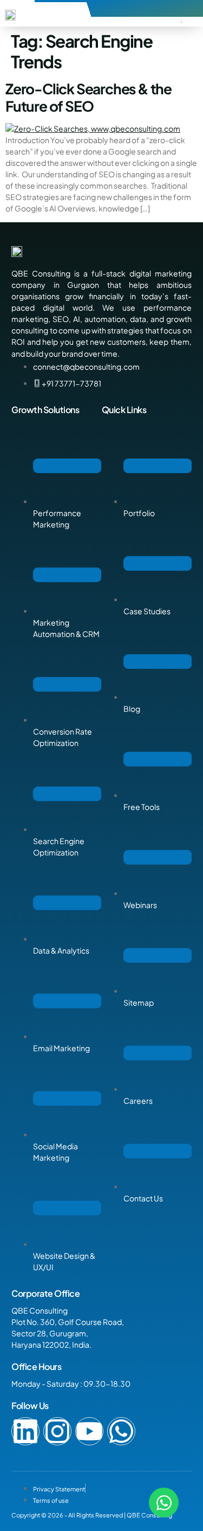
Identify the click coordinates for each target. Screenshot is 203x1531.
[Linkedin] (25, 1431)
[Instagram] (57, 1431)
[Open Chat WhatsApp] (164, 1502)
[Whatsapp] (121, 1431)
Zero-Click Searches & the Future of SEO (88, 97)
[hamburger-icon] (181, 22)
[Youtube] (89, 1431)
